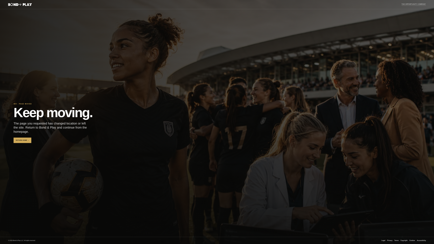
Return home (22, 140)
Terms (396, 240)
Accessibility (421, 240)
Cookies (412, 240)
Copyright (404, 240)
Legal (383, 240)
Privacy (389, 240)
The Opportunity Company (414, 4)
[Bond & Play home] (20, 4)
